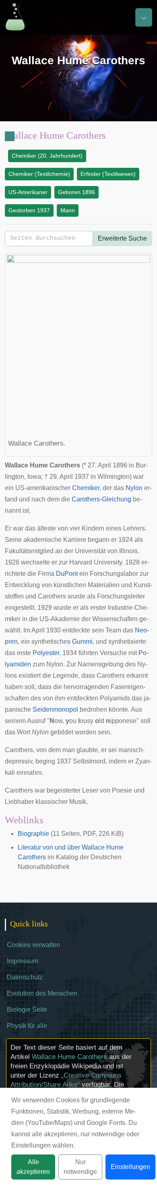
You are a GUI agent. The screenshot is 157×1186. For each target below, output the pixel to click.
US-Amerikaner (28, 192)
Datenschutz (25, 977)
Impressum (22, 961)
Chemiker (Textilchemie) (39, 174)
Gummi (82, 641)
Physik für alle (27, 1025)
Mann (67, 210)
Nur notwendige (80, 1167)
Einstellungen (130, 1166)
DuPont (67, 573)
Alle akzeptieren (33, 1167)
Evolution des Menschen (42, 993)
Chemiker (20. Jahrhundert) (47, 155)
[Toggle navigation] (143, 17)
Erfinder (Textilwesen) (108, 174)
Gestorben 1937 (29, 210)
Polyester (46, 652)
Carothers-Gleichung (101, 499)
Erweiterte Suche (122, 238)
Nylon (134, 487)
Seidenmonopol (55, 709)
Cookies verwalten (33, 944)
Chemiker (85, 487)
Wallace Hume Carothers (69, 1057)
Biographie (33, 833)
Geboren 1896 (76, 192)
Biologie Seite (27, 1009)
